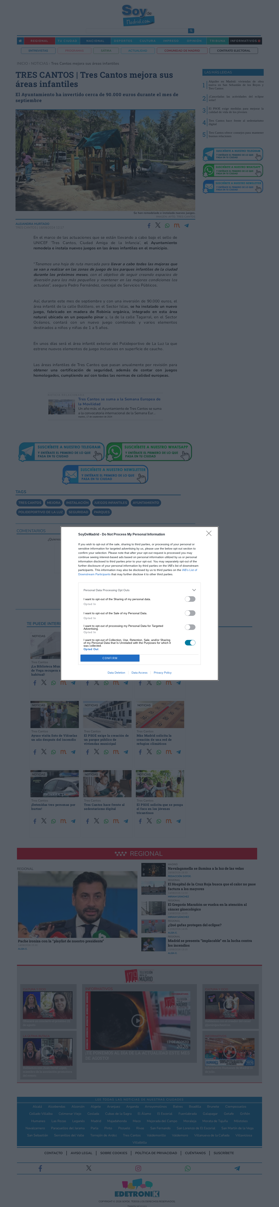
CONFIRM (110, 658)
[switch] (190, 599)
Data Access (139, 672)
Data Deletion (116, 672)
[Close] (210, 535)
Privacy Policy (163, 672)
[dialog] (139, 603)
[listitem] (139, 590)
